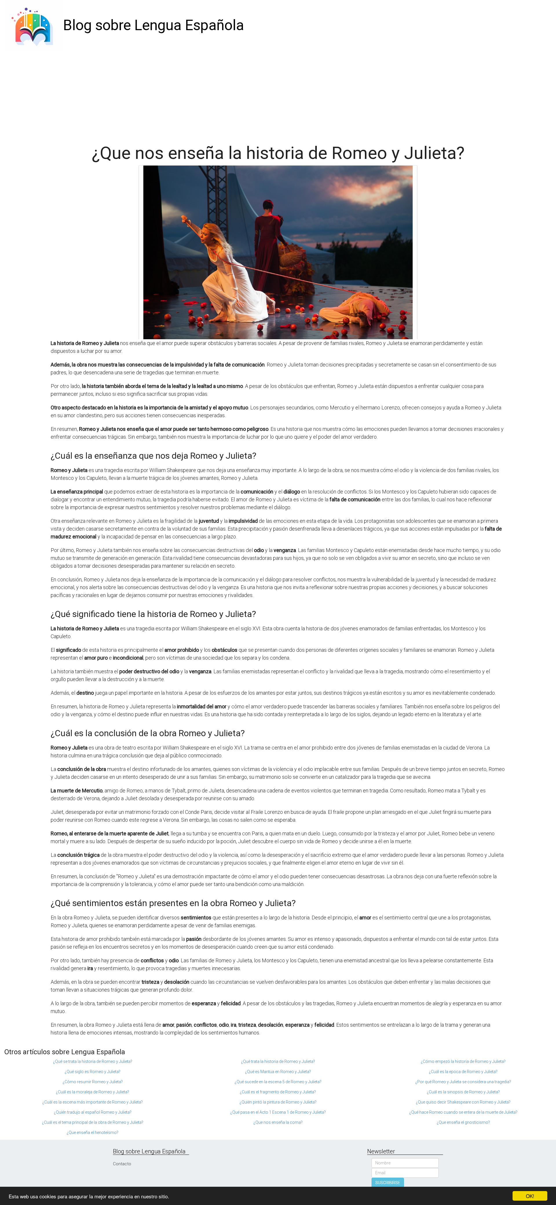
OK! (530, 1195)
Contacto (122, 1163)
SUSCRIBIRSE (387, 1182)
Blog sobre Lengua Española (153, 25)
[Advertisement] (278, 94)
